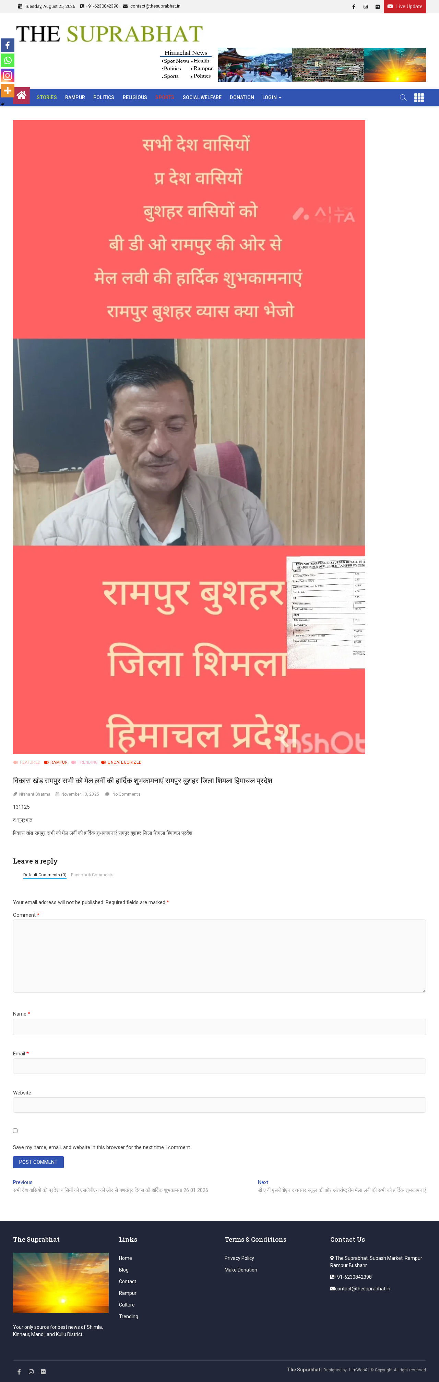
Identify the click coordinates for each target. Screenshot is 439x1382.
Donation (242, 97)
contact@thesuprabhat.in (154, 6)
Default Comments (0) (45, 874)
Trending (88, 762)
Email (21, 1054)
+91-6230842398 (102, 6)
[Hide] (2, 104)
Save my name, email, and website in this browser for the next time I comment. (102, 1147)
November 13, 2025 (80, 794)
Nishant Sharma (35, 794)
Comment (26, 915)
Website (22, 1093)
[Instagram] (7, 75)
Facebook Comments (92, 874)
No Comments (126, 794)
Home (125, 1258)
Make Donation (241, 1270)
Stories (47, 97)
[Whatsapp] (7, 60)
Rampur (75, 97)
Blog (124, 1270)
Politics (104, 97)
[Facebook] (7, 45)
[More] (7, 90)
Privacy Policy (239, 1258)
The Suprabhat (303, 1369)
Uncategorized (125, 762)
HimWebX (358, 1370)
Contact (127, 1281)
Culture (127, 1305)
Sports (164, 97)
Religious (135, 97)
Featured (30, 762)
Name (21, 1014)
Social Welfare (202, 97)
